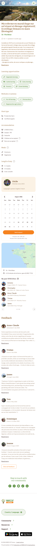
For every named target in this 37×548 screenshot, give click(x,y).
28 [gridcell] (14, 204)
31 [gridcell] (27, 204)
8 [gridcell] (31, 209)
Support (4, 529)
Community (6, 521)
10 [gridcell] (9, 213)
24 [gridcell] (9, 222)
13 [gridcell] (23, 213)
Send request (18, 232)
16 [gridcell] (5, 218)
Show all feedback (9, 466)
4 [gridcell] (27, 226)
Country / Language (12, 512)
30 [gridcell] (23, 204)
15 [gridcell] (32, 213)
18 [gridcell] (14, 218)
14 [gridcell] (27, 213)
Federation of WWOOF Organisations (24, 545)
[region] (18, 255)
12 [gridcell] (18, 213)
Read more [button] (5, 65)
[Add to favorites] (34, 3)
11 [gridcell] (14, 213)
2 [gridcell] (5, 209)
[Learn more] (19, 138)
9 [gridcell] (5, 213)
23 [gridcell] (5, 222)
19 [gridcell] (18, 218)
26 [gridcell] (5, 204)
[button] (18, 10)
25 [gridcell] (14, 222)
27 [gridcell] (9, 204)
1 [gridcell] (31, 204)
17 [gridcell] (9, 218)
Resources (5, 525)
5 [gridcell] (18, 209)
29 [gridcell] (18, 204)
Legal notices (20, 542)
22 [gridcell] (32, 218)
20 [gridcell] (23, 218)
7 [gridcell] (27, 209)
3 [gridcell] (9, 209)
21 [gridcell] (27, 218)
